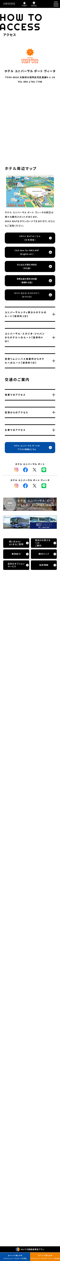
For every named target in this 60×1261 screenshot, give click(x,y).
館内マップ (44, 553)
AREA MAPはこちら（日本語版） (30, 238)
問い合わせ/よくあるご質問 (16, 543)
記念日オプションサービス (16, 565)
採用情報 (43, 564)
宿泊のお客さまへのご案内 (43, 543)
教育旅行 (16, 553)
